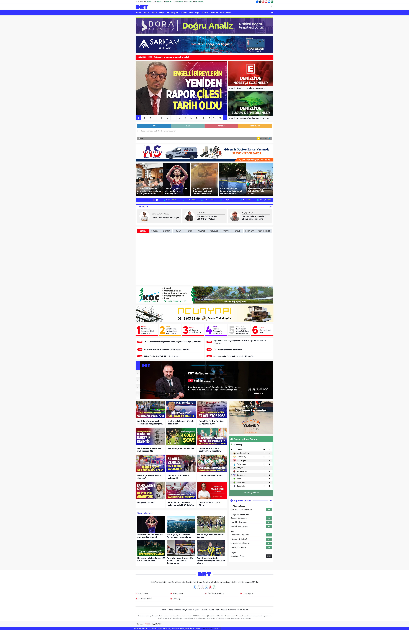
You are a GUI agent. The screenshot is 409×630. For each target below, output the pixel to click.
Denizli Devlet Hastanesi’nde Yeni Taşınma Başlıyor (171, 331)
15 (220, 118)
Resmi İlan (214, 12)
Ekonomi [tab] (166, 231)
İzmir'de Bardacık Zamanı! (211, 475)
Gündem (146, 12)
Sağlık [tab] (237, 231)
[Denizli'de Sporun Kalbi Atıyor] (212, 490)
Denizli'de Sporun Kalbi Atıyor (165, 217)
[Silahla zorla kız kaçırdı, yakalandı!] (181, 463)
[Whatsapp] (214, 587)
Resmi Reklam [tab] (264, 231)
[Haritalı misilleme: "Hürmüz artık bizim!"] (181, 409)
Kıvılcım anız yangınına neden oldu (227, 349)
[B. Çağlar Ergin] (234, 216)
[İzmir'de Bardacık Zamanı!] (212, 463)
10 (191, 118)
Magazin (174, 12)
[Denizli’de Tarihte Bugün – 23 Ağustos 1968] (212, 409)
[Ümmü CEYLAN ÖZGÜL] (144, 216)
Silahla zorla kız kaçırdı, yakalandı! (179, 476)
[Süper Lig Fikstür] (271, 500)
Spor (167, 12)
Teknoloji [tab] (214, 231)
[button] (269, 57)
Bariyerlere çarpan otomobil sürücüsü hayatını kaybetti (167, 349)
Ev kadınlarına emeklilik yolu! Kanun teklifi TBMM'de (181, 503)
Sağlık (197, 12)
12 (203, 118)
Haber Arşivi (177, 599)
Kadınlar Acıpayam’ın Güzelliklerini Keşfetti (217, 331)
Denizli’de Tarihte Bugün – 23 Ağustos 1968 (211, 422)
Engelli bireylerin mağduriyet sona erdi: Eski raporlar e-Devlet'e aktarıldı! (239, 341)
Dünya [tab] (178, 231)
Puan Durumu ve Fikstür (216, 593)
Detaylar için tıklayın (251, 492)
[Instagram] (202, 587)
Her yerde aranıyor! (146, 502)
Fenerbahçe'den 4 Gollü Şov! (181, 448)
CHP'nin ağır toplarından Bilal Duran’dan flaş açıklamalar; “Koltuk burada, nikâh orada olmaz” (148, 331)
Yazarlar (205, 12)
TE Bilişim (148, 624)
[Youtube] (210, 587)
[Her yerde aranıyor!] (150, 490)
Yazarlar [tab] (143, 206)
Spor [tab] (190, 231)
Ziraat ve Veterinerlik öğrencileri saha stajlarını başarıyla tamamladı (172, 341)
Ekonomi (154, 12)
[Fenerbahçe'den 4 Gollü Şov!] (181, 436)
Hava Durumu (143, 593)
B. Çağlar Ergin (247, 212)
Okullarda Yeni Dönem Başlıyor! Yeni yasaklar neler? (209, 449)
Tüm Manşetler (248, 593)
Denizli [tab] (143, 231)
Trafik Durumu (178, 593)
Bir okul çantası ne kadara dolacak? (149, 476)
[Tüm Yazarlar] (271, 206)
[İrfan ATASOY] (189, 216)
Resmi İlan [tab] (249, 231)
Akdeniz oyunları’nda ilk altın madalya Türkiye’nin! (233, 356)
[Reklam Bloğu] (204, 25)
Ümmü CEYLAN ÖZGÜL (160, 214)
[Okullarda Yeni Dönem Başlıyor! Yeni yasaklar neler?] (212, 436)
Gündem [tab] (154, 231)
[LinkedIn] (206, 587)
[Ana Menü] (272, 12)
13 (208, 118)
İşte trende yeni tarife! (265, 331)
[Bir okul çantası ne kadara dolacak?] (150, 463)
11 (197, 118)
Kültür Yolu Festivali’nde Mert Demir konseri (162, 356)
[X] (198, 587)
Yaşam (191, 12)
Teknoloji (183, 12)
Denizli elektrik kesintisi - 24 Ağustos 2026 (149, 449)
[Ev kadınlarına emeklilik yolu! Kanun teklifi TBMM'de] (181, 490)
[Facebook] (194, 587)
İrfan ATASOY (202, 212)
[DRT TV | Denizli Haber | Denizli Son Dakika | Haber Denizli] (142, 6)
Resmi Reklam (225, 12)
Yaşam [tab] (226, 231)
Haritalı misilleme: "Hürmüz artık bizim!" (181, 422)
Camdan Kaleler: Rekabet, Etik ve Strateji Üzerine (254, 217)
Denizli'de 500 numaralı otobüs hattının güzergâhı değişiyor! (149, 422)
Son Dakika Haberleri (145, 599)
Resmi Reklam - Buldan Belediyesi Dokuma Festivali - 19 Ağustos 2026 (242, 331)
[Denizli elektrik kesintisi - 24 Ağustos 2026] (150, 436)
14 (214, 118)
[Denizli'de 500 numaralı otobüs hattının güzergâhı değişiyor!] (150, 409)
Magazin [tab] (201, 231)
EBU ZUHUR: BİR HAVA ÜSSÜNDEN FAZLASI (207, 217)
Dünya (161, 12)
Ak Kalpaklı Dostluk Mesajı (195, 331)
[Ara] (272, 7)
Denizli (138, 12)
